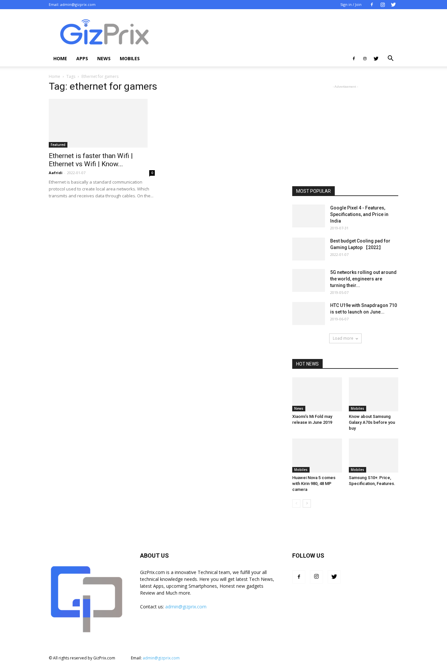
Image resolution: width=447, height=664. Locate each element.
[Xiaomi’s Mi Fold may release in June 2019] (317, 394)
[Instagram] (382, 4)
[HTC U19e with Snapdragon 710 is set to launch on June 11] (308, 313)
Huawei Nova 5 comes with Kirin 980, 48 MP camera (313, 483)
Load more (343, 338)
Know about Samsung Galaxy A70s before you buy (372, 422)
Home (60, 58)
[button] (390, 59)
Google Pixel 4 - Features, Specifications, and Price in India (359, 214)
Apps (82, 58)
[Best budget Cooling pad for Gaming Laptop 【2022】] (308, 249)
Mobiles (130, 58)
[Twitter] (393, 4)
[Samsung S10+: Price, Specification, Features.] (374, 456)
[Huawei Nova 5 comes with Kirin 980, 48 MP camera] (317, 456)
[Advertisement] (279, 33)
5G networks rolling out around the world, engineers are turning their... (363, 279)
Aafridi (56, 172)
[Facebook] (372, 4)
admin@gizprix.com (78, 4)
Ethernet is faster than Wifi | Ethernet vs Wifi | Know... (91, 160)
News (104, 58)
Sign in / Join (351, 4)
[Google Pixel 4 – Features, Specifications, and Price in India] (308, 216)
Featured (58, 144)
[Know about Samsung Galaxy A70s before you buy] (374, 394)
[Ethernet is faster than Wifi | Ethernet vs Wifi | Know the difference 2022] (102, 123)
